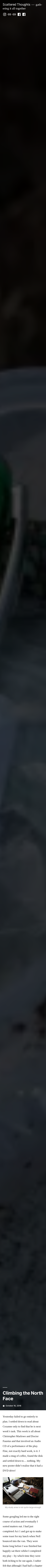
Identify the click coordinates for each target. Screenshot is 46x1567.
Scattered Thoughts (16, 4)
